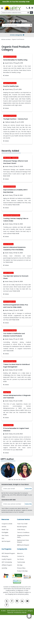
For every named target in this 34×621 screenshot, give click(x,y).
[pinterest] (7, 605)
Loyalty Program (7, 559)
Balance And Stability (9, 186)
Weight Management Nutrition (12, 215)
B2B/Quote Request (23, 545)
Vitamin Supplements (9, 301)
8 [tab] (21, 479)
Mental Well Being (8, 244)
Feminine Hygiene (8, 425)
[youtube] (27, 601)
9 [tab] (23, 479)
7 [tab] (19, 479)
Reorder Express (22, 527)
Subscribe (28, 489)
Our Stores (20, 559)
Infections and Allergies (10, 330)
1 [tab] (9, 479)
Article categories (16, 35)
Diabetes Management (10, 361)
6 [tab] (18, 479)
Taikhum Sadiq (9, 122)
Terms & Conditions (23, 532)
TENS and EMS (7, 158)
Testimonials (21, 562)
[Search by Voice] (28, 12)
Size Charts (5, 535)
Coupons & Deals (7, 524)
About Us (20, 553)
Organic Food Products (10, 57)
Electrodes (15, 158)
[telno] (27, 8)
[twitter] (7, 601)
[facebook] (12, 601)
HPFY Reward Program (8, 553)
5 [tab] (16, 479)
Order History (21, 529)
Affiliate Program (7, 565)
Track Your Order (22, 524)
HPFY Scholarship (7, 562)
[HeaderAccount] (29, 8)
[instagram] (17, 601)
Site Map (19, 565)
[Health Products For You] (12, 8)
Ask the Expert (6, 541)
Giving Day (5, 556)
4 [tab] (14, 479)
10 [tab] (25, 479)
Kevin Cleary (9, 166)
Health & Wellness (8, 273)
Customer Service (23, 519)
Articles (4, 527)
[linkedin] (22, 601)
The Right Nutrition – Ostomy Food (15, 119)
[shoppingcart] (32, 8)
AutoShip (4, 568)
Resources (5, 519)
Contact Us (20, 556)
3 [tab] (13, 479)
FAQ (3, 538)
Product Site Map (22, 571)
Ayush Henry (9, 63)
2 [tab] (11, 479)
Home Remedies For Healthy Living (15, 60)
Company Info (22, 549)
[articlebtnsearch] (17, 27)
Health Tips (5, 529)
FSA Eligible (5, 532)
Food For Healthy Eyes (11, 86)
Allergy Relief (7, 392)
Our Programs (6, 549)
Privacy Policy (21, 568)
